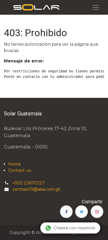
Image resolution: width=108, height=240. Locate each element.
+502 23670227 (29, 182)
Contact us (19, 170)
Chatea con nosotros (74, 227)
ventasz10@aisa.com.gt (37, 189)
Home (14, 164)
